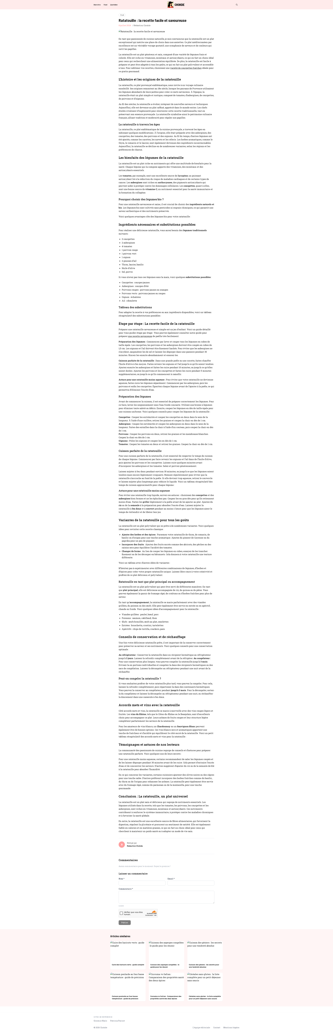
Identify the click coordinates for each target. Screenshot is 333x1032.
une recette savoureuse (140, 336)
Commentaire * (126, 889)
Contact (216, 1027)
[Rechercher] (236, 4)
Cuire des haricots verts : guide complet (128, 964)
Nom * (121, 878)
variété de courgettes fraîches (185, 68)
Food (105, 5)
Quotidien (113, 5)
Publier (124, 922)
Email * (171, 878)
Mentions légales (231, 1027)
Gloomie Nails (100, 1021)
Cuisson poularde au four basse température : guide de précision (125, 997)
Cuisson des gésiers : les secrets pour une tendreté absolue (204, 965)
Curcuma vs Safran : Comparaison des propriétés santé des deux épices (165, 997)
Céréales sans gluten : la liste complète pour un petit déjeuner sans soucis (205, 997)
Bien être (97, 5)
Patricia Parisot (117, 1021)
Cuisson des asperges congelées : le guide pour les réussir (164, 965)
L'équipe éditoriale (201, 1027)
